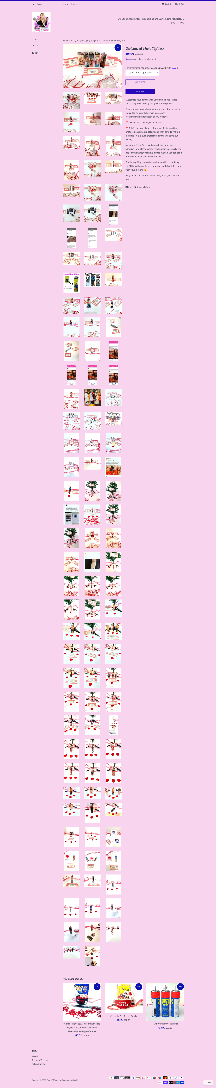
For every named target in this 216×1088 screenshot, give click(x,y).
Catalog (35, 45)
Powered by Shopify (70, 1080)
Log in (65, 4)
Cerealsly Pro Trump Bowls (123, 1016)
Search (35, 1056)
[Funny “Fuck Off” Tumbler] (165, 1002)
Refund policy (38, 1064)
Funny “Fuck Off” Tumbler (165, 1024)
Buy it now (140, 91)
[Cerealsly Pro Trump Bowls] (123, 998)
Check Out (179, 4)
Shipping (130, 59)
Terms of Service (40, 1060)
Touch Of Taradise (54, 1080)
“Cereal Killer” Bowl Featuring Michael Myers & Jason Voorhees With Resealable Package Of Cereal (82, 1027)
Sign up (74, 4)
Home (34, 39)
